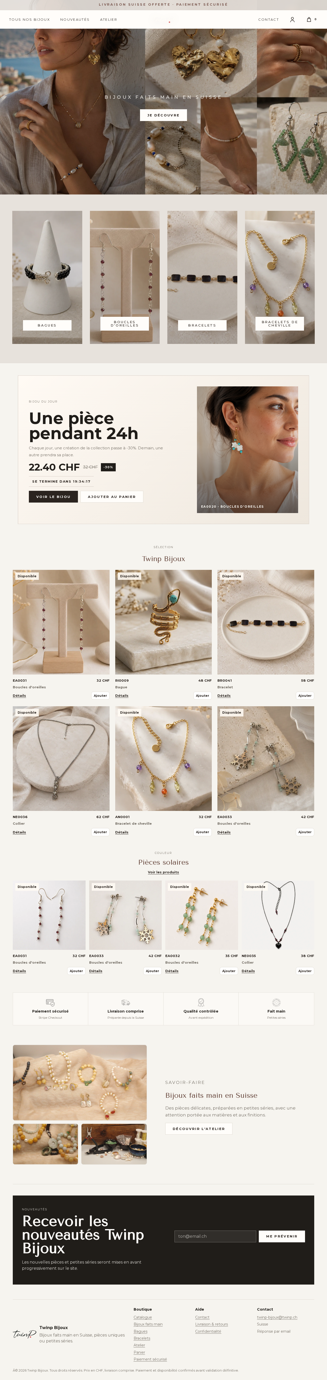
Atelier (108, 19)
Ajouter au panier (112, 497)
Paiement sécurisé (150, 1359)
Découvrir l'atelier (199, 1129)
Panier (139, 1352)
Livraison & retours (211, 1324)
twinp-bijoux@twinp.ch (277, 1317)
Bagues (140, 1331)
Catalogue (143, 1317)
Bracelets (142, 1338)
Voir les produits (163, 872)
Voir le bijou (53, 497)
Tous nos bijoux (29, 19)
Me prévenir (282, 1236)
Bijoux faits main (148, 1324)
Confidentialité (208, 1331)
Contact (268, 19)
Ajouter (100, 696)
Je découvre (163, 115)
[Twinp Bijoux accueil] (163, 19)
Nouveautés (75, 19)
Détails (19, 695)
